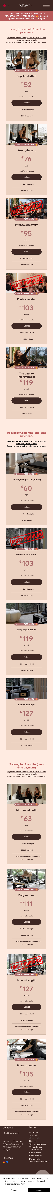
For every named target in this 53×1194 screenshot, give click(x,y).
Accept (39, 1190)
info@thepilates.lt (11, 1133)
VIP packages (35, 1147)
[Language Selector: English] (5, 6)
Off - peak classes (37, 1144)
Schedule (33, 1135)
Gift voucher (35, 1152)
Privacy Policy (35, 1159)
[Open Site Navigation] (46, 5)
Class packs (34, 1138)
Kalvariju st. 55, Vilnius (12, 1141)
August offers (35, 1149)
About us (33, 1132)
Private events (35, 1155)
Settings (14, 1190)
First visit (33, 1141)
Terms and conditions (38, 1161)
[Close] (49, 1178)
